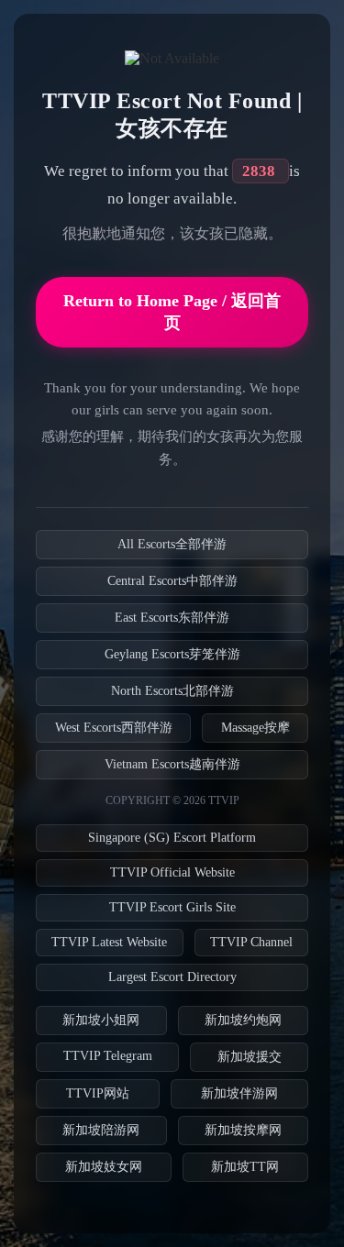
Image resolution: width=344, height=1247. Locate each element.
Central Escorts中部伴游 (172, 581)
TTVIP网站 (97, 1093)
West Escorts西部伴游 (113, 727)
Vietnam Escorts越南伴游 (172, 764)
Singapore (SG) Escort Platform (172, 837)
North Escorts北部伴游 (172, 691)
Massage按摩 (255, 727)
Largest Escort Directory (172, 977)
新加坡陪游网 (100, 1130)
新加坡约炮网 (243, 1020)
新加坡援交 (249, 1057)
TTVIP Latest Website (109, 942)
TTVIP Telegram (107, 1056)
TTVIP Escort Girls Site (172, 907)
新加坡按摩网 (243, 1130)
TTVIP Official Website (172, 872)
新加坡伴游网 (239, 1093)
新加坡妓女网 (103, 1167)
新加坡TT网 (245, 1167)
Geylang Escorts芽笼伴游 (172, 654)
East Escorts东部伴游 (172, 617)
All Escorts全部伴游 (172, 544)
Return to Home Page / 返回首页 (172, 312)
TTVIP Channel (251, 942)
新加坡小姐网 (100, 1020)
